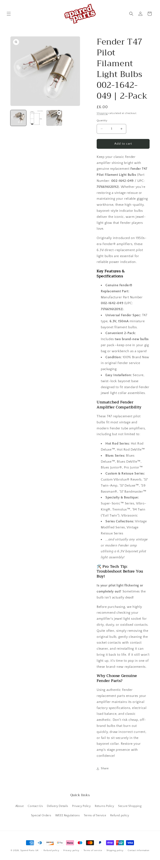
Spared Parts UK (29, 850)
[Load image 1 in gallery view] (18, 118)
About (19, 806)
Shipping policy (115, 850)
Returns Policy (104, 806)
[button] (8, 13)
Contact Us (35, 806)
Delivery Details (57, 806)
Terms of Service (95, 815)
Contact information (138, 850)
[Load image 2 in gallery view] (36, 118)
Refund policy (119, 815)
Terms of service (93, 850)
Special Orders (41, 815)
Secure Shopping (129, 806)
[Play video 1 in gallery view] (54, 118)
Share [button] (105, 768)
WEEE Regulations (67, 815)
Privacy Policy (81, 806)
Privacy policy (71, 850)
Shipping (102, 113)
